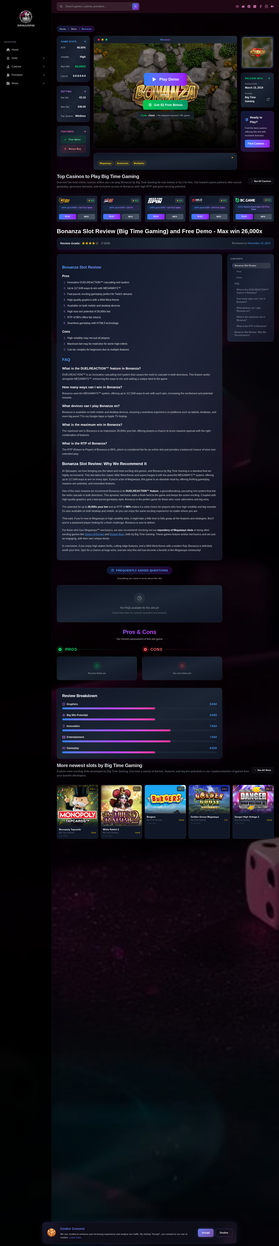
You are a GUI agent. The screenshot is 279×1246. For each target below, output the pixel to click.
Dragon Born (117, 534)
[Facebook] (260, 6)
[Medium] (272, 6)
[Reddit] (243, 6)
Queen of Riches (94, 534)
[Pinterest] (249, 6)
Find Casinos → (257, 143)
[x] (254, 6)
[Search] (135, 6)
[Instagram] (266, 6)
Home (63, 29)
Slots (74, 29)
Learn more (75, 1237)
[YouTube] (237, 6)
